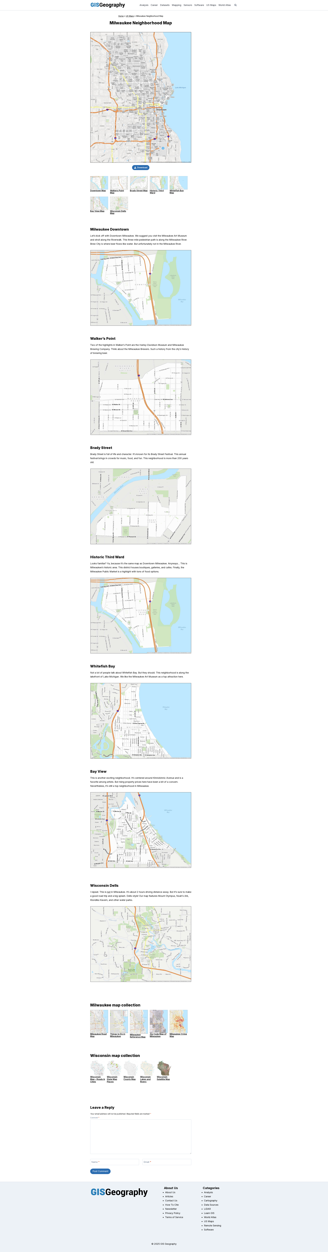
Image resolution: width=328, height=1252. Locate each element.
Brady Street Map (139, 190)
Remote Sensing (212, 1225)
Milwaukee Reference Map (138, 1035)
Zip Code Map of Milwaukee (158, 1035)
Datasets (165, 5)
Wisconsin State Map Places (112, 1079)
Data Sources (211, 1204)
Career (154, 5)
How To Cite (172, 1204)
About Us (170, 1192)
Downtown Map (98, 190)
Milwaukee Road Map (98, 1035)
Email (147, 1162)
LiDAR (207, 1209)
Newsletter (171, 1209)
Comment (94, 1118)
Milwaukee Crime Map (178, 1035)
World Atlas (224, 5)
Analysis (144, 5)
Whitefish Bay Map (177, 191)
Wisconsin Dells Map (118, 212)
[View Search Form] (235, 5)
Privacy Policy (172, 1213)
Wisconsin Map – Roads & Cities (97, 1079)
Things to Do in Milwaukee (117, 1035)
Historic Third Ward (157, 191)
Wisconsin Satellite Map (163, 1078)
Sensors (188, 5)
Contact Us (171, 1200)
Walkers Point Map (117, 191)
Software (199, 5)
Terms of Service (174, 1217)
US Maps (211, 5)
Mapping (176, 5)
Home (121, 16)
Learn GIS (209, 1213)
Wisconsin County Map (130, 1078)
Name (95, 1162)
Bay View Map (97, 211)
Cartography (210, 1200)
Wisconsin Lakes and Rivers (145, 1079)
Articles (169, 1196)
